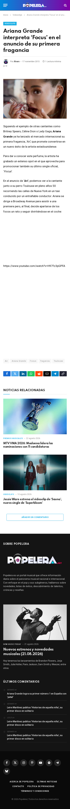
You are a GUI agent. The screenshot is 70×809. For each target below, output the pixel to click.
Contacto (18, 786)
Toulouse (58, 361)
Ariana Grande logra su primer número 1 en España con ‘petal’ (36, 695)
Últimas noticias (47, 782)
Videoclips (10, 23)
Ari (6, 361)
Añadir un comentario (35, 517)
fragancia (45, 361)
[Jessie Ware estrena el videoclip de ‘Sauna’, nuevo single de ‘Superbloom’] (35, 472)
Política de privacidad (40, 786)
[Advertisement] (35, 313)
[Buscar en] (65, 5)
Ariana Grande (19, 361)
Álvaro (17, 61)
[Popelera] (35, 5)
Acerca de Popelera (22, 782)
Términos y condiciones (35, 791)
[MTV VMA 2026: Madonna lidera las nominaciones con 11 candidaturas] (35, 416)
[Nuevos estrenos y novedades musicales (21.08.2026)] (35, 622)
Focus (33, 361)
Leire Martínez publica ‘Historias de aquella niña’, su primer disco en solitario (35, 709)
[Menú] (5, 5)
